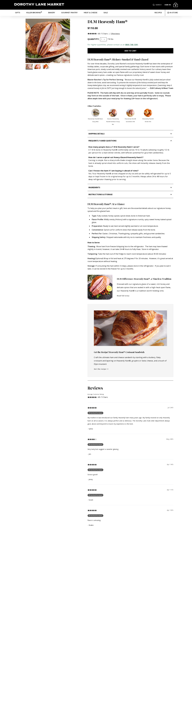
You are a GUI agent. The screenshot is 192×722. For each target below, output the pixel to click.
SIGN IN (168, 5)
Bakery (51, 13)
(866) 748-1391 (131, 44)
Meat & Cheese (90, 13)
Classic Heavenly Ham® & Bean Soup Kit (113, 121)
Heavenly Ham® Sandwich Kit (130, 120)
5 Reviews (115, 33)
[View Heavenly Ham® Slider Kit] (148, 113)
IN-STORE (174, 13)
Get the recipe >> (101, 369)
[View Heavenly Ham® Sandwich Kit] (130, 113)
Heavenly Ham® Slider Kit (148, 120)
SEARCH (158, 5)
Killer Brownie (34, 12)
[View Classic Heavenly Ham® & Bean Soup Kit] (113, 113)
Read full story (123, 296)
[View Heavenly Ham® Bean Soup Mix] (95, 113)
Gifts (17, 13)
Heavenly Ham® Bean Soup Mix (95, 120)
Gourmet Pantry (69, 13)
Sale (106, 13)
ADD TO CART (130, 51)
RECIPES (158, 13)
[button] (154, 5)
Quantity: (93, 39)
